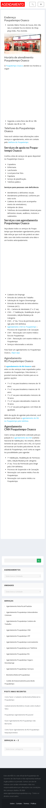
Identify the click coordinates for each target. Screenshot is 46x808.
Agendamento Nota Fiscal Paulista (19, 606)
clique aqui (15, 353)
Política (33, 803)
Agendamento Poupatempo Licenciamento (22, 642)
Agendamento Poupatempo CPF (18, 636)
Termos (26, 803)
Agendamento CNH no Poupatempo (21, 327)
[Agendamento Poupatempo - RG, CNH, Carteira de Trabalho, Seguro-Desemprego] (12, 4)
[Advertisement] (23, 95)
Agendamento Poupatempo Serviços (20, 669)
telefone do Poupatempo (18, 142)
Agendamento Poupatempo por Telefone (21, 648)
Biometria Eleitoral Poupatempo (18, 675)
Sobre (12, 803)
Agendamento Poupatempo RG (18, 654)
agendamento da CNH (23, 438)
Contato (19, 803)
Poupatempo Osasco (14, 66)
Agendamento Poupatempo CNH (18, 630)
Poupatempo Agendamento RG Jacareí (19, 715)
